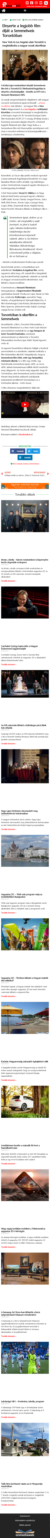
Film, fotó (28, 20)
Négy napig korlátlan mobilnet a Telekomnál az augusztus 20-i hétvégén (23, 1230)
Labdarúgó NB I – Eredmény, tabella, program (22, 1401)
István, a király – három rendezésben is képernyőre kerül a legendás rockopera (24, 561)
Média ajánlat (25, 1525)
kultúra (25, 464)
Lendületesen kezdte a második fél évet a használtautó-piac (20, 1146)
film (14, 464)
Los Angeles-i (31, 109)
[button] (46, 3)
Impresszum (25, 1516)
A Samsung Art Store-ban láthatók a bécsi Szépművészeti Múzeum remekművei (20, 1313)
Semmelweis (34, 464)
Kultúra (40, 20)
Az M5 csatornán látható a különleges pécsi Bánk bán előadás (23, 726)
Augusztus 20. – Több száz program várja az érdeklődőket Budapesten (21, 895)
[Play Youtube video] (25, 404)
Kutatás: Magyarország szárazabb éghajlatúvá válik (24, 1061)
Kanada (19, 464)
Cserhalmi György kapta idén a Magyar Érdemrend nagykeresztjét (19, 647)
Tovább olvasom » (8, 581)
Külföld (34, 20)
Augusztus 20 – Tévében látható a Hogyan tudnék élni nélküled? (24, 979)
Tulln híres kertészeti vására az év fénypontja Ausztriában (21, 1485)
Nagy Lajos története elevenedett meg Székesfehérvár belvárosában (19, 812)
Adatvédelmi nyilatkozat (25, 1520)
